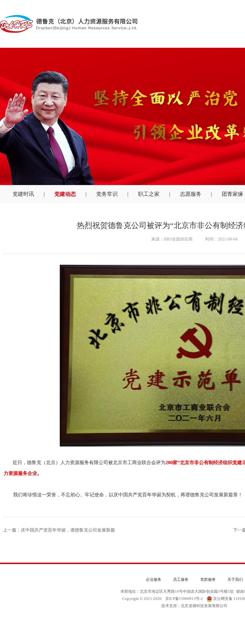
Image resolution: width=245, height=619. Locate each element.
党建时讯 (23, 194)
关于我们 (235, 579)
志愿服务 (190, 194)
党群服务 (208, 579)
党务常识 (107, 194)
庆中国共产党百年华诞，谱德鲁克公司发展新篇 (68, 530)
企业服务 (153, 579)
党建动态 (65, 194)
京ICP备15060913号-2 (184, 598)
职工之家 (149, 194)
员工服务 (181, 579)
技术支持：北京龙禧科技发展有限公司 (194, 605)
